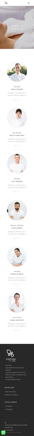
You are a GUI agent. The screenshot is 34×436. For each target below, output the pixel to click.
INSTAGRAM (9, 432)
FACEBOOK (17, 432)
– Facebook (8, 406)
